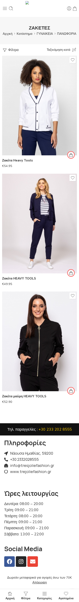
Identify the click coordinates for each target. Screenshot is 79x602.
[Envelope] (32, 561)
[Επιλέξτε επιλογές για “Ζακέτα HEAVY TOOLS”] (71, 273)
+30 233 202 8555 (55, 429)
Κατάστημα (24, 34)
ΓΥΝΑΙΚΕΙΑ (45, 34)
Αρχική (7, 34)
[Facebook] (9, 561)
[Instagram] (21, 561)
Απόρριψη (39, 582)
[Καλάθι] (75, 8)
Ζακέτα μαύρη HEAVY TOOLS (24, 396)
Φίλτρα (13, 50)
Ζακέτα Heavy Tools (17, 160)
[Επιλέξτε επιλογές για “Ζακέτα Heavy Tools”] (71, 155)
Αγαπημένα (66, 598)
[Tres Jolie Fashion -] (39, 8)
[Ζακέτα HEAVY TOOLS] (39, 223)
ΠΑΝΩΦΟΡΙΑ (66, 34)
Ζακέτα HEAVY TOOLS (19, 278)
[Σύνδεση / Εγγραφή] (69, 8)
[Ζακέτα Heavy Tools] (39, 105)
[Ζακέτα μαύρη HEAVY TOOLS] (39, 341)
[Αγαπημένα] (73, 60)
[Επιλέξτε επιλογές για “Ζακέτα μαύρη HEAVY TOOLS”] (71, 391)
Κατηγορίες (44, 598)
